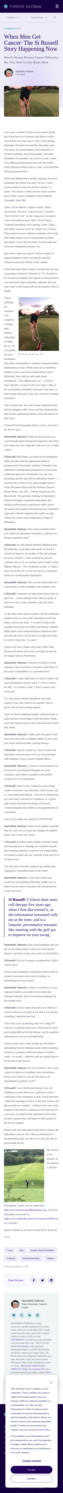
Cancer (9, 1250)
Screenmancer (23, 1346)
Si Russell (11, 1258)
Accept (31, 1469)
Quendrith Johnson (24, 71)
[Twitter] (42, 1280)
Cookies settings (31, 1460)
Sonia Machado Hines (31, 1258)
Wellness (50, 1258)
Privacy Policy (43, 1429)
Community (12, 28)
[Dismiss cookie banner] (51, 1382)
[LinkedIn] (51, 1280)
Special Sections (37, 17)
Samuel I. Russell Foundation (42, 1250)
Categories (11, 17)
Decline (31, 1478)
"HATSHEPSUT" (18, 1340)
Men (22, 1250)
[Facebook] (33, 1280)
